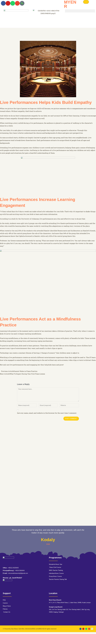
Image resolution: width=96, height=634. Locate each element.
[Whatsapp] (12, 3)
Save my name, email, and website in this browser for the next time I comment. (47, 413)
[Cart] (86, 2)
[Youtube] (8, 3)
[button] (80, 10)
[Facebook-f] (3, 3)
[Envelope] (17, 3)
